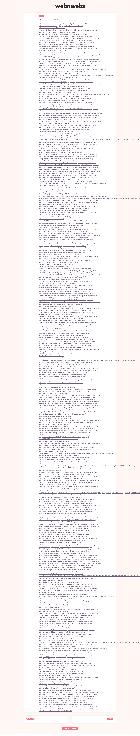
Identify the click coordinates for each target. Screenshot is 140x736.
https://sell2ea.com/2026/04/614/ (49, 704)
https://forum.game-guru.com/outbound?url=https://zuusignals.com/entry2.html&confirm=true (67, 142)
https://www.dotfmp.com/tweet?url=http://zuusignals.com (69, 231)
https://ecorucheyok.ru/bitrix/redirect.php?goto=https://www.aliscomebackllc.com (64, 53)
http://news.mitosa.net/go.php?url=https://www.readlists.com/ (58, 682)
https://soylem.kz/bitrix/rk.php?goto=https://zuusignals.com (71, 130)
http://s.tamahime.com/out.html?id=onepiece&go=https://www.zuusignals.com (76, 235)
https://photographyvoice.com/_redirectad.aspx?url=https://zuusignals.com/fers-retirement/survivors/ (69, 302)
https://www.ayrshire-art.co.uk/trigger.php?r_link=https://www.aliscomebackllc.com (64, 24)
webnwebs (70, 5)
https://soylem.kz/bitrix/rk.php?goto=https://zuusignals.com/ (57, 250)
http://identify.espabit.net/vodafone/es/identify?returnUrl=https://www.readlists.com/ (65, 690)
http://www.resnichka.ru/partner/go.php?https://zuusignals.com (80, 561)
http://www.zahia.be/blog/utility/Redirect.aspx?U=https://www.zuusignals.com (63, 430)
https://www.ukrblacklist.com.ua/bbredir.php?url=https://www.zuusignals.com (62, 584)
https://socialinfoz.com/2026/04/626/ (65, 707)
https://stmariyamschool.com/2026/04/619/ (52, 709)
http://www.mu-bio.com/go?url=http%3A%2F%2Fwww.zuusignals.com (61, 204)
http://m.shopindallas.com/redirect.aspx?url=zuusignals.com (57, 401)
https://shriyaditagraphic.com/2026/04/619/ (72, 704)
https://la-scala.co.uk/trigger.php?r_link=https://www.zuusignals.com (73, 173)
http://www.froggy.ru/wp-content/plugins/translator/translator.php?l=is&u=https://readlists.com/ (68, 692)
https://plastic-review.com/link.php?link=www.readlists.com (76, 653)
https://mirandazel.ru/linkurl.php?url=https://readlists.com (78, 698)
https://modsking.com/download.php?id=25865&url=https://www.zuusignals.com (64, 237)
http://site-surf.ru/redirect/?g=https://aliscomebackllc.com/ (76, 42)
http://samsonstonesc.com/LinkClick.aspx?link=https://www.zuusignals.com (74, 202)
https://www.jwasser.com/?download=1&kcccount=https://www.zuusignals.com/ (64, 391)
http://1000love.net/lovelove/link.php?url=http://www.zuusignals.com (76, 404)
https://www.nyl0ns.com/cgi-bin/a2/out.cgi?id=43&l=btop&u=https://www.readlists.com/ (66, 644)
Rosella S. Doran (44, 19)
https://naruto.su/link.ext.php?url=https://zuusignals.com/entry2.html (59, 102)
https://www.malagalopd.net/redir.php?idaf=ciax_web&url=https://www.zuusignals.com (66, 422)
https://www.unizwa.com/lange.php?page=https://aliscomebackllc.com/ (61, 26)
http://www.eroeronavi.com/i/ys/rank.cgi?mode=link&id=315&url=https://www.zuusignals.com (67, 468)
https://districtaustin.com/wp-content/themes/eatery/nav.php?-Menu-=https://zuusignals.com (67, 462)
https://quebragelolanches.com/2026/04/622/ (76, 700)
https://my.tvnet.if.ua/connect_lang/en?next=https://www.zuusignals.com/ (61, 293)
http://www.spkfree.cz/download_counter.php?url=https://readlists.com (61, 655)
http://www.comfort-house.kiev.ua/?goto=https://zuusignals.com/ (59, 563)
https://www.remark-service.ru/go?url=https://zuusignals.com (80, 165)
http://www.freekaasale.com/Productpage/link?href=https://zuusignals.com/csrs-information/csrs (68, 368)
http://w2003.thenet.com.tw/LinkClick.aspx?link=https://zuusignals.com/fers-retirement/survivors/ (68, 256)
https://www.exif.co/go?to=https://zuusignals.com (54, 240)
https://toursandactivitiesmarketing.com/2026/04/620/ (55, 711)
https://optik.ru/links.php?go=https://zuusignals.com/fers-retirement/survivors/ (62, 304)
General (42, 16)
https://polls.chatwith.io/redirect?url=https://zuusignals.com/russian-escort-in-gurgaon (65, 601)
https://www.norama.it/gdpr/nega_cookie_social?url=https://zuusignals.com (62, 377)
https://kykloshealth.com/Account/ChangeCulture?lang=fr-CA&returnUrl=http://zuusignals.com (68, 389)
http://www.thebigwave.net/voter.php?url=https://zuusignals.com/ (59, 455)
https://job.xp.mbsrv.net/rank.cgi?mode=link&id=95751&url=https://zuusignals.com (64, 271)
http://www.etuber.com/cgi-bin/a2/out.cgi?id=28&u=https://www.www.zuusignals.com (65, 624)
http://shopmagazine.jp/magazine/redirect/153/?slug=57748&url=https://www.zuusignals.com (67, 136)
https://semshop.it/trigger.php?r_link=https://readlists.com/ (57, 688)
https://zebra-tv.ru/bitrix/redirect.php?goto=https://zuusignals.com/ (59, 445)
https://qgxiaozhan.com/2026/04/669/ (50, 700)
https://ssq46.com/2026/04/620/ (87, 707)
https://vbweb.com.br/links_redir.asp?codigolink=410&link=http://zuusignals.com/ (63, 599)
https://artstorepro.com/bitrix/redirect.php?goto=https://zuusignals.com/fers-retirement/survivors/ (68, 154)
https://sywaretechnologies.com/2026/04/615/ (80, 709)
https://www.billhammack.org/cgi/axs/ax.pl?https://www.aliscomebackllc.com (62, 44)
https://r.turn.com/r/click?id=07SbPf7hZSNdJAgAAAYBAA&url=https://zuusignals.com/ (73, 350)
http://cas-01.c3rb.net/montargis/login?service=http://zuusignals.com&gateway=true (65, 449)
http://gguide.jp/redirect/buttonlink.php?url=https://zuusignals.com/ (59, 144)
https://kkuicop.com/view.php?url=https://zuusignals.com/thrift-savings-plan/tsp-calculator (66, 248)
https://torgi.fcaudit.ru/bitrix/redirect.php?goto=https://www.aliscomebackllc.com (63, 71)
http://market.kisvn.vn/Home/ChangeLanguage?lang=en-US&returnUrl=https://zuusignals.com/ (67, 175)
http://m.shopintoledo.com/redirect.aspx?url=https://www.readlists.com (60, 680)
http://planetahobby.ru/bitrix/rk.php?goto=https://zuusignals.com (71, 634)
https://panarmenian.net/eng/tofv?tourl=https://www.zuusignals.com (60, 605)
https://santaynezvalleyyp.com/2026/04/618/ (73, 702)
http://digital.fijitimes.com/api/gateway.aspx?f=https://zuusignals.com (76, 117)
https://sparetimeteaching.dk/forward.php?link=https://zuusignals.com (73, 630)
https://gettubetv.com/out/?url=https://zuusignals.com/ (55, 352)
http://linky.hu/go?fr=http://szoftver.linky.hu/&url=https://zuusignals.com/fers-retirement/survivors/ (68, 518)
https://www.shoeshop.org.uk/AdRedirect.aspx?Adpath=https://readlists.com (62, 673)
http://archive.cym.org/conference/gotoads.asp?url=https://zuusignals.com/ (61, 603)
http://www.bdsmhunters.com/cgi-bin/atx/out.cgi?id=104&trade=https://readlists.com (65, 663)
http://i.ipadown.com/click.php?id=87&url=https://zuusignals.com (70, 528)
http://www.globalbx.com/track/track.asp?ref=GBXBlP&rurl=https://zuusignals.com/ (64, 291)
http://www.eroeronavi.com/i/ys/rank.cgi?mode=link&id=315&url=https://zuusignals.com (65, 621)
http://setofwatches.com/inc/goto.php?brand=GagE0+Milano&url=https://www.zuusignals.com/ (68, 213)
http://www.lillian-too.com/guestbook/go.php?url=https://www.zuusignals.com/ (63, 626)
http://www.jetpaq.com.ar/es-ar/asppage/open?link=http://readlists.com (61, 694)
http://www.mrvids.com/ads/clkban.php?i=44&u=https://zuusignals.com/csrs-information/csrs (67, 428)
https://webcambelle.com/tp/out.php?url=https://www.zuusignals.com (60, 480)
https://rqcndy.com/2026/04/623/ (49, 702)
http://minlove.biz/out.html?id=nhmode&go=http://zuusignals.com (64, 169)
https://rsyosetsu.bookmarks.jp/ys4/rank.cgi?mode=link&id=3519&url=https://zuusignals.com (67, 447)
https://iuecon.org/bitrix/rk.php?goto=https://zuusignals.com (67, 478)
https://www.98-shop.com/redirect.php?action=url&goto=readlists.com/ (61, 661)
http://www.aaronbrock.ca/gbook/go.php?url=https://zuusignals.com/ (60, 254)
